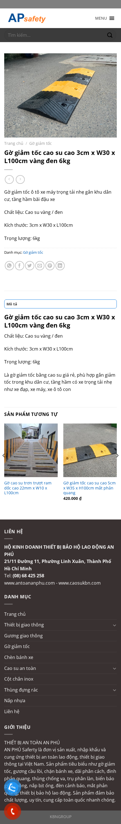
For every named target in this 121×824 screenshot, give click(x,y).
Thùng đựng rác (21, 690)
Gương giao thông (23, 636)
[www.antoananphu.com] (32, 18)
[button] (101, 18)
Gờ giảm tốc (40, 143)
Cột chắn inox (18, 679)
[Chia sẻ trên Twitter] (29, 265)
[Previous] (4, 466)
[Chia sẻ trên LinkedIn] (60, 265)
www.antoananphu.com (29, 583)
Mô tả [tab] (11, 303)
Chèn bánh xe (18, 657)
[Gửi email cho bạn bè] (39, 265)
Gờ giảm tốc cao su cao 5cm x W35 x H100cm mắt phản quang (89, 487)
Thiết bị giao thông (24, 625)
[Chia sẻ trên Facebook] (19, 265)
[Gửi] (110, 35)
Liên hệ (11, 711)
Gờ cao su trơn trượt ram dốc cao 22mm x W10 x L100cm (27, 487)
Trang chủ (13, 143)
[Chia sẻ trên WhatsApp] (9, 265)
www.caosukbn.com (80, 583)
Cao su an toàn (20, 668)
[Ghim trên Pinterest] (50, 265)
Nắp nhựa (14, 700)
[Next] (117, 466)
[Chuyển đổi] (114, 625)
